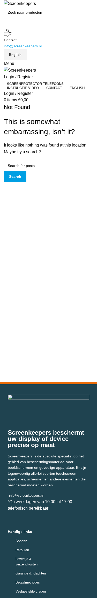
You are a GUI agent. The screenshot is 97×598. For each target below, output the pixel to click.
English (15, 55)
